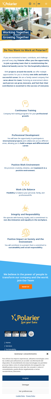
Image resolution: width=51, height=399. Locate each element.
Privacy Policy (30, 396)
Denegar (25, 384)
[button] (47, 354)
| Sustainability (10, 349)
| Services (8, 346)
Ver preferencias (25, 391)
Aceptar (25, 378)
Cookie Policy (20, 396)
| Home (7, 342)
